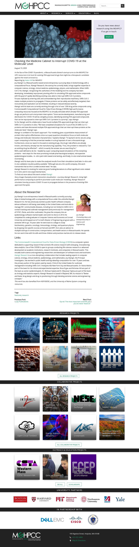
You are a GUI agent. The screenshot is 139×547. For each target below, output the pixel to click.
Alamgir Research (21, 255)
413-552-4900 (77, 537)
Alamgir (49, 174)
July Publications (22, 301)
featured (18, 295)
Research (55, 13)
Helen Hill (28, 80)
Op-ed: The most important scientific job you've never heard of (75, 302)
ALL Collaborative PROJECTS (68, 445)
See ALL (60, 484)
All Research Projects (68, 376)
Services (69, 13)
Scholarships (74, 484)
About (43, 13)
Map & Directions (79, 540)
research (25, 295)
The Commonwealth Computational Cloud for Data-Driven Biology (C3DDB (43, 242)
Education (84, 13)
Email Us (109, 37)
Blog (96, 13)
